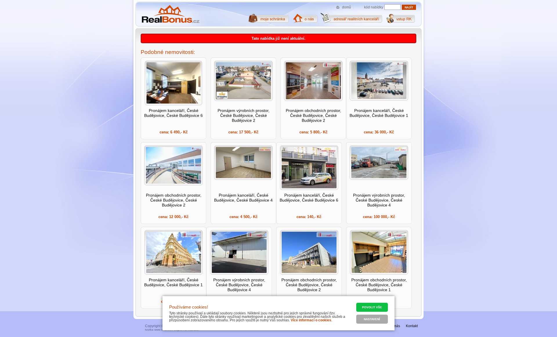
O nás (395, 326)
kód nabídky (373, 7)
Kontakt (412, 326)
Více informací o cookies (311, 320)
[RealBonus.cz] (170, 14)
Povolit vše (372, 307)
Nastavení (372, 319)
